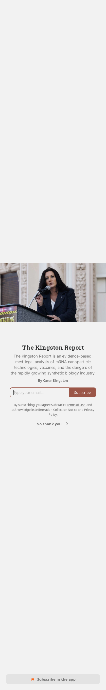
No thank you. (49, 423)
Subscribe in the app (56, 679)
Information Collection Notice (56, 409)
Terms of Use (76, 404)
